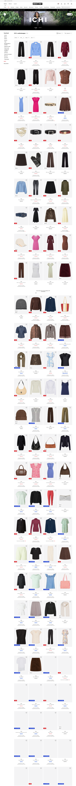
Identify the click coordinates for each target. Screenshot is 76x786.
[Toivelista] (68, 4)
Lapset (15, 3)
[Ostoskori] (71, 4)
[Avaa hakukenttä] (62, 7)
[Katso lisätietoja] (21, 64)
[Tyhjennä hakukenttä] (71, 7)
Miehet (10, 3)
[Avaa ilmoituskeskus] (65, 4)
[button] (59, 33)
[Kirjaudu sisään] (61, 4)
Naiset (5, 3)
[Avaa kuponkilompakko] (58, 4)
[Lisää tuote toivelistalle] (26, 42)
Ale (21, 37)
